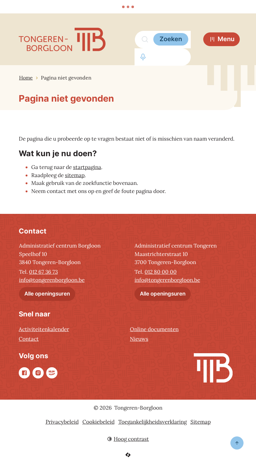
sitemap (75, 175)
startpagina (87, 167)
